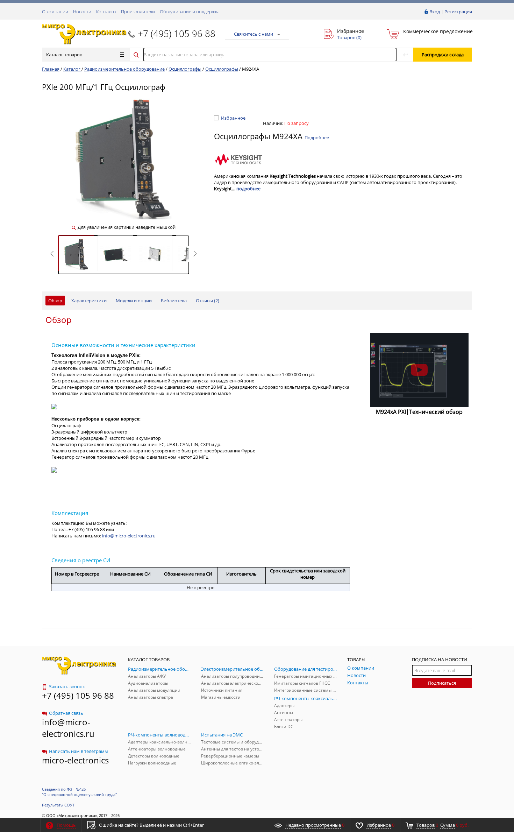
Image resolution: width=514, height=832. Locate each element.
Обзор (55, 300)
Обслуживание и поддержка (190, 11)
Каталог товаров (64, 54)
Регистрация (458, 11)
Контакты (106, 11)
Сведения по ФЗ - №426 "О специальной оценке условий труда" (79, 792)
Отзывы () (207, 300)
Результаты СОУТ (58, 805)
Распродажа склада (443, 54)
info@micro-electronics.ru (129, 536)
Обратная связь (66, 713)
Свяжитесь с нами (253, 34)
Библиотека (174, 300)
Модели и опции (134, 300)
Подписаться (442, 683)
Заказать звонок (67, 686)
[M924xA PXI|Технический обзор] (419, 370)
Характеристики (89, 300)
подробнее (248, 188)
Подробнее (317, 137)
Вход (434, 11)
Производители (138, 11)
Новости (82, 11)
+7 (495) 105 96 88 (176, 33)
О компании (55, 11)
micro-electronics (75, 760)
